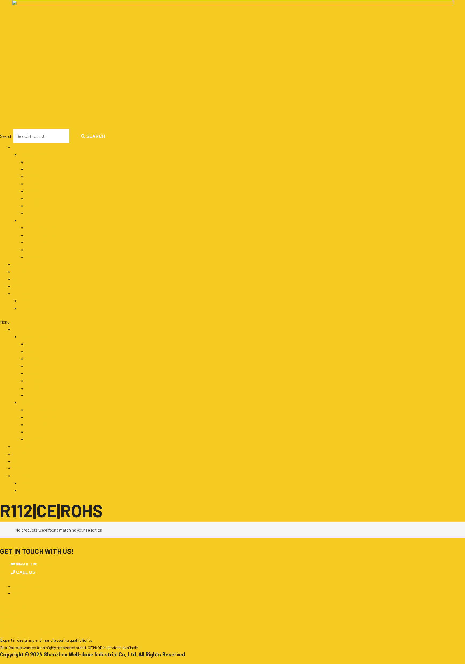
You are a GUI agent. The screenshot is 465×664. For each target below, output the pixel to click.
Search (6, 136)
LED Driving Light (41, 234)
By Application (32, 154)
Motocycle (35, 198)
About (18, 278)
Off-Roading (37, 205)
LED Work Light (40, 227)
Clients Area (23, 293)
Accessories (37, 256)
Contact (20, 286)
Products (21, 146)
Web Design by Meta (29, 661)
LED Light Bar (38, 242)
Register (27, 308)
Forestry (33, 183)
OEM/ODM (22, 263)
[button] (232, 321)
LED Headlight (38, 249)
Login (24, 300)
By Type (26, 220)
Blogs (9, 613)
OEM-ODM (13, 606)
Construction (38, 176)
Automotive (37, 168)
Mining (31, 190)
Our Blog (20, 271)
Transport (35, 212)
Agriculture (35, 161)
